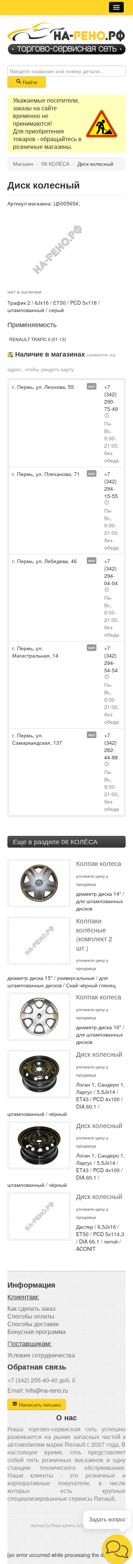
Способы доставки (33, 1324)
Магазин (23, 163)
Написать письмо (39, 1404)
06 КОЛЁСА (55, 163)
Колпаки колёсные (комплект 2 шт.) (94, 934)
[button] (117, 1549)
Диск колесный (99, 1054)
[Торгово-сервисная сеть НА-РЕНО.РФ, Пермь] (66, 37)
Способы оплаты (30, 1316)
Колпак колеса (98, 863)
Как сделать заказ (31, 1308)
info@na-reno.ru (46, 1390)
